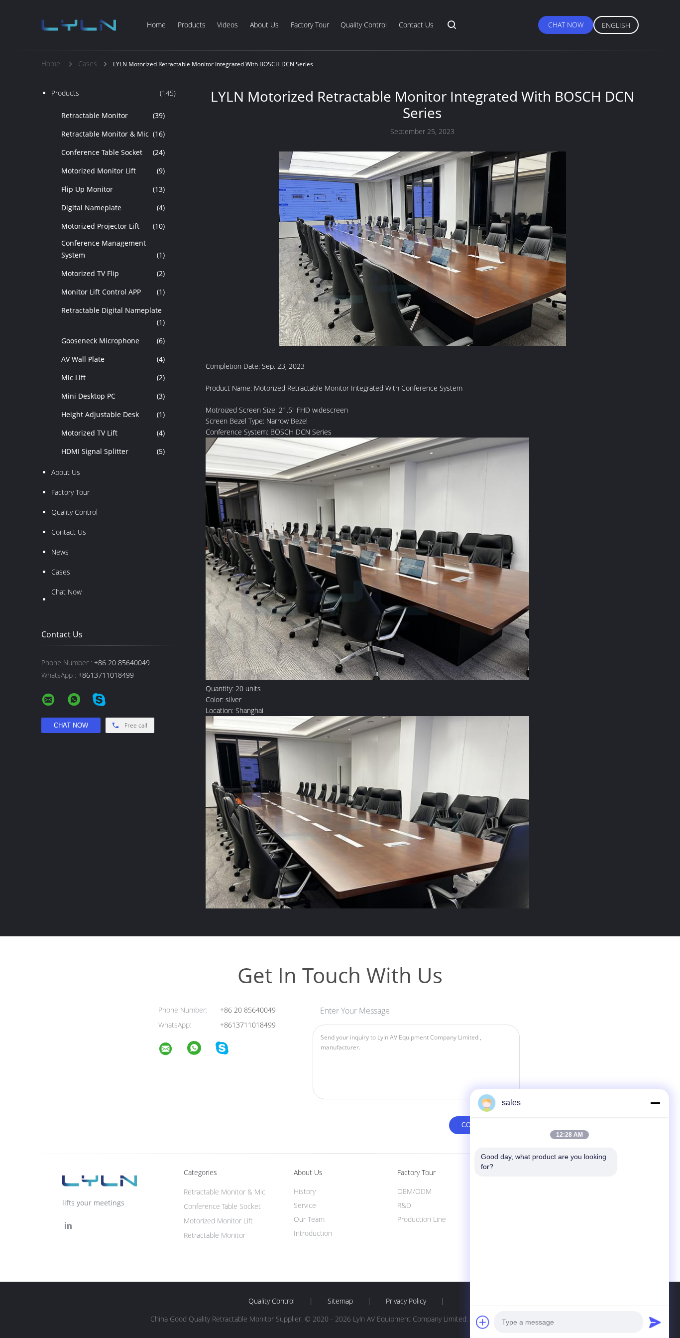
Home (156, 24)
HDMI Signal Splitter (113, 451)
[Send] (655, 1322)
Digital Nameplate (113, 207)
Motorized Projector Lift (113, 226)
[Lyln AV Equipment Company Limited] (171, 1050)
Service (305, 1205)
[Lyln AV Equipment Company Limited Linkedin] (68, 1225)
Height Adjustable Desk (113, 414)
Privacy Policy (406, 1301)
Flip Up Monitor (113, 189)
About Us (264, 24)
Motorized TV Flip (113, 273)
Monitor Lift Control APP (113, 292)
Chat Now (565, 24)
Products (192, 24)
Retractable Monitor (113, 115)
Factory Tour (310, 24)
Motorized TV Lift (113, 433)
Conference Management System (113, 249)
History (305, 1191)
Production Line (421, 1219)
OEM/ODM (414, 1191)
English (616, 25)
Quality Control (363, 24)
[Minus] (655, 1103)
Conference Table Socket (113, 152)
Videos (227, 24)
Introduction (313, 1233)
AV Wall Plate (113, 359)
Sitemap (340, 1301)
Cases (60, 572)
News (60, 552)
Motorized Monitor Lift (113, 170)
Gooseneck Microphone (113, 340)
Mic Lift (113, 377)
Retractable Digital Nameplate (113, 316)
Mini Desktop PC (113, 396)
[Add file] (483, 1322)
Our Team (309, 1219)
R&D (404, 1205)
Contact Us (416, 24)
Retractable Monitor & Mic (113, 134)
